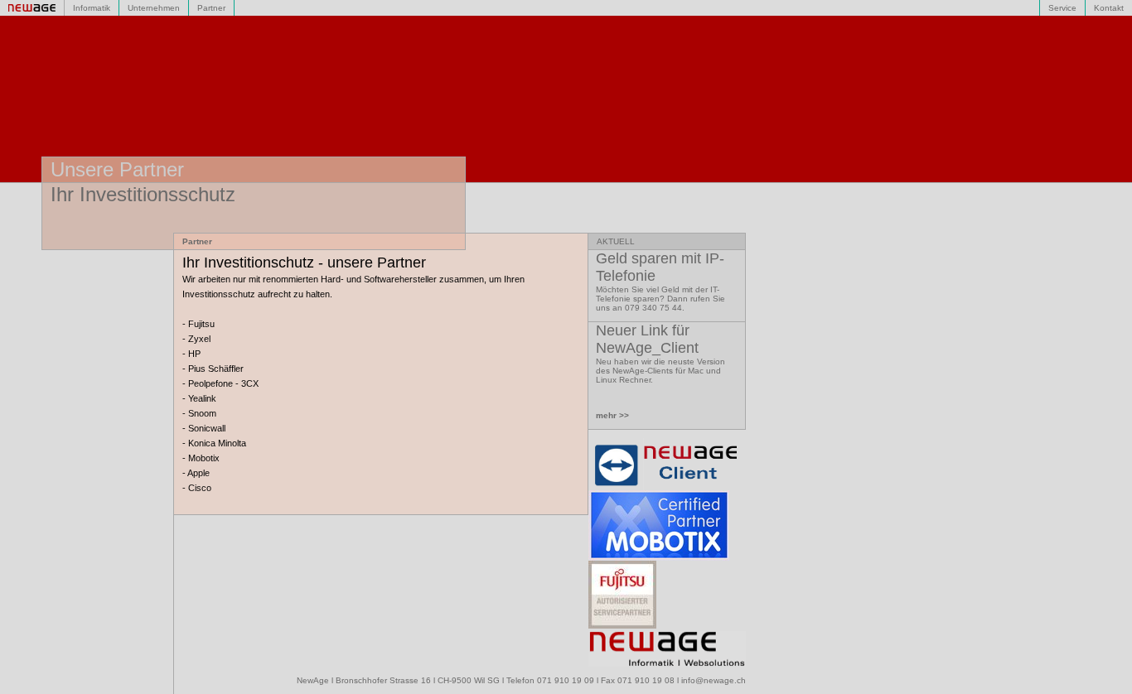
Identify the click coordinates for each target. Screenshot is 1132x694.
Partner (211, 7)
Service (1062, 7)
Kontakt (1109, 7)
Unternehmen (154, 7)
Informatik (91, 7)
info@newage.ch (713, 680)
